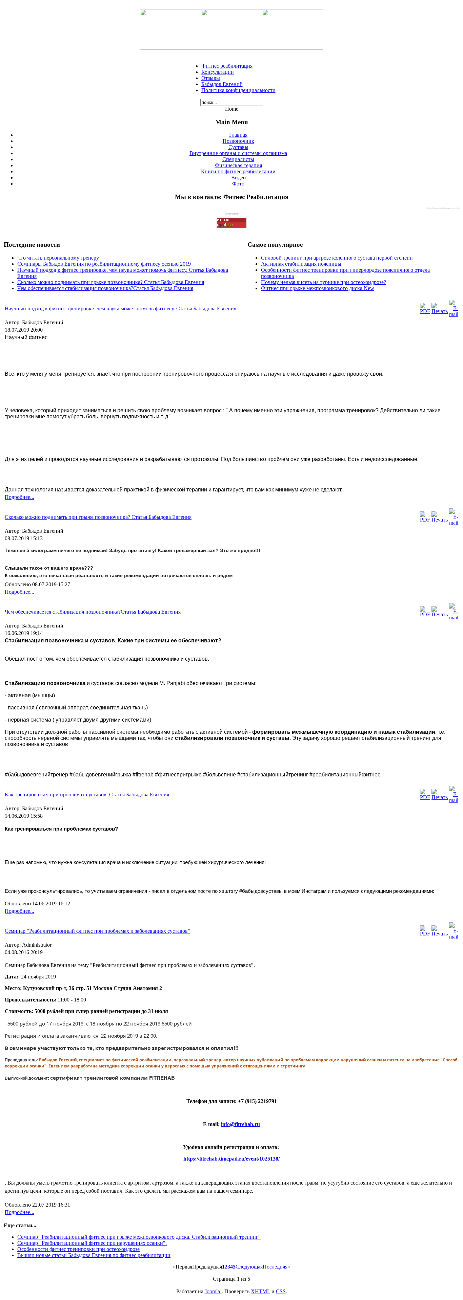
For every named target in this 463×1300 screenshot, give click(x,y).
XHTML (260, 1291)
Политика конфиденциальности (238, 90)
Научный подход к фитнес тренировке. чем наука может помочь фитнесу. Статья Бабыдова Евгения (120, 308)
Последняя (275, 1267)
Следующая (249, 1267)
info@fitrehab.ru (240, 1124)
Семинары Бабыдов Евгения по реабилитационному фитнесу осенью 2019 (104, 264)
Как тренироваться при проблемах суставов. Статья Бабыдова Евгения (87, 794)
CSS (281, 1291)
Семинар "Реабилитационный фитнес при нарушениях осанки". (92, 1243)
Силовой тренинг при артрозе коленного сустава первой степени (337, 258)
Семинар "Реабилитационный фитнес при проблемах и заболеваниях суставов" (97, 931)
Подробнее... (19, 497)
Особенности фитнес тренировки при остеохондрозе (78, 1249)
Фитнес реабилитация (227, 66)
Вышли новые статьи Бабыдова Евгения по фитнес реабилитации (93, 1255)
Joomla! (213, 1291)
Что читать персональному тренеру (58, 258)
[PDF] (425, 311)
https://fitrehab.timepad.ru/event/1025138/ (231, 1159)
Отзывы (210, 78)
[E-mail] (453, 314)
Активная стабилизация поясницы (301, 264)
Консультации (217, 72)
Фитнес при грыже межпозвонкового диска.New (317, 288)
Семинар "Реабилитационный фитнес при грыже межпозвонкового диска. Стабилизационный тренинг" (139, 1237)
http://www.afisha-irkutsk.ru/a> (443, 208)
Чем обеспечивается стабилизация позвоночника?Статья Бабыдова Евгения (105, 288)
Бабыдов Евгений (222, 84)
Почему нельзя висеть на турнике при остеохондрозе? (323, 282)
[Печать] (439, 311)
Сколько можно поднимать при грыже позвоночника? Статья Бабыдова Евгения (110, 282)
